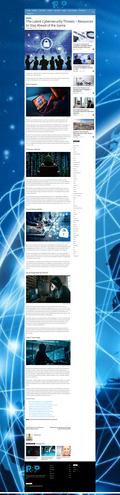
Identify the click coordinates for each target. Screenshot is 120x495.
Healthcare (42, 10)
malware (45, 419)
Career (74, 158)
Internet (49, 10)
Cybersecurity (37, 419)
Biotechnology (76, 145)
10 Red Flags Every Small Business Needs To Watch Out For (35, 428)
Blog (74, 149)
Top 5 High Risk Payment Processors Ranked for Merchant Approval (83, 111)
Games (74, 181)
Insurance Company (77, 195)
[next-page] (69, 444)
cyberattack (32, 419)
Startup (74, 241)
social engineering (60, 308)
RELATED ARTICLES (30, 443)
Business (34, 10)
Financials (75, 179)
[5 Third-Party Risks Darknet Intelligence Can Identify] (33, 451)
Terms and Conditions (56, 492)
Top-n (74, 249)
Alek (74, 49)
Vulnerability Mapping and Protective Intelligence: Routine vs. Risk (83, 67)
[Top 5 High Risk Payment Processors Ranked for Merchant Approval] (83, 102)
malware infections (43, 248)
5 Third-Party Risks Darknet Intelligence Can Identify (32, 458)
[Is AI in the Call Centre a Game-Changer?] (63, 451)
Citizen (74, 160)
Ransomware (50, 419)
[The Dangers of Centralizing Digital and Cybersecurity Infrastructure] (48, 451)
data (42, 419)
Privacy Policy (65, 492)
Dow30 (74, 168)
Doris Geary (75, 114)
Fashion (74, 174)
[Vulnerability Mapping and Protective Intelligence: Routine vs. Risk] (83, 58)
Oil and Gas (75, 218)
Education (75, 170)
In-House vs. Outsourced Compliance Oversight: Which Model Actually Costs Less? (82, 45)
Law (74, 201)
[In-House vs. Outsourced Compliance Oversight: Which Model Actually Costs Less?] (83, 36)
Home (28, 10)
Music (74, 212)
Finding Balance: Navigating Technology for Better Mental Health (60, 428)
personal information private (54, 181)
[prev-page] (68, 444)
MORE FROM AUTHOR (40, 443)
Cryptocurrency (76, 166)
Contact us (30, 13)
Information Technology (77, 193)
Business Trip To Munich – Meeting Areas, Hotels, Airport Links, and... (82, 133)
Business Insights (76, 154)
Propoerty (75, 226)
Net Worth (75, 214)
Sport (74, 239)
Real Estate (57, 10)
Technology (82, 10)
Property (74, 224)
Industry (74, 191)
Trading (74, 251)
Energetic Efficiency (77, 172)
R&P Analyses (76, 228)
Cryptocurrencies (76, 164)
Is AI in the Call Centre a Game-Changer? (63, 458)
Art (73, 143)
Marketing (75, 206)
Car (74, 156)
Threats (55, 419)
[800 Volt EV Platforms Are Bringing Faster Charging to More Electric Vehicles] (83, 80)
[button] (93, 12)
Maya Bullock (75, 93)
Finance (74, 176)
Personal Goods (76, 220)
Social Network (72, 10)
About (74, 467)
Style (74, 243)
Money (64, 10)
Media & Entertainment (77, 208)
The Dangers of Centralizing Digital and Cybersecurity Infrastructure (47, 458)
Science (74, 233)
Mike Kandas (29, 28)
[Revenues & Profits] (60, 4)
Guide (74, 183)
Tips (74, 247)
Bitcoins (74, 147)
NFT (74, 216)
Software (75, 237)
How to (74, 189)
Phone (74, 222)
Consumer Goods (76, 162)
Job (74, 199)
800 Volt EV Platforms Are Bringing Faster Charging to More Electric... (82, 89)
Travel (74, 253)
